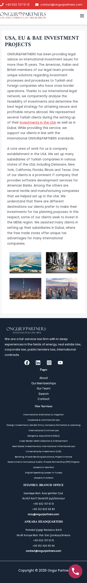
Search (44, 394)
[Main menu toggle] (82, 16)
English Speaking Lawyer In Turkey (43, 472)
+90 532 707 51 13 (17, 4)
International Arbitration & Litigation (43, 414)
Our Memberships (43, 383)
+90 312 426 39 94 (43, 546)
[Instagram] (49, 362)
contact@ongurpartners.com (61, 4)
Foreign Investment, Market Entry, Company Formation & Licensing (43, 425)
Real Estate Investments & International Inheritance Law (43, 446)
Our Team (44, 388)
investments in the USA (38, 122)
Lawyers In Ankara (43, 477)
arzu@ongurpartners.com (43, 514)
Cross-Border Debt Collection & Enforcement (43, 440)
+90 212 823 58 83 (43, 509)
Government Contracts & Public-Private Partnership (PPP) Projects (43, 461)
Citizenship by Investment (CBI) (43, 451)
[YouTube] (60, 362)
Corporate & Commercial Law (44, 419)
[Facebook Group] (26, 362)
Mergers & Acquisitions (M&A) (43, 435)
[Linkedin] (38, 362)
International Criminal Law (44, 430)
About (43, 378)
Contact (43, 399)
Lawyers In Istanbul (43, 467)
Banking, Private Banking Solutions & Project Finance (43, 456)
